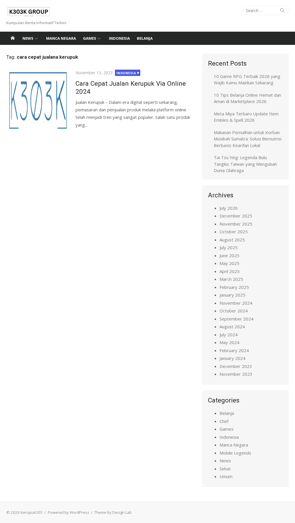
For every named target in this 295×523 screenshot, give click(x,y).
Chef (224, 421)
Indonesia (119, 38)
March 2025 (231, 279)
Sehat (225, 469)
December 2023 (236, 366)
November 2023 (236, 374)
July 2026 (229, 208)
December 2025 (236, 216)
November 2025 (236, 224)
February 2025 (234, 287)
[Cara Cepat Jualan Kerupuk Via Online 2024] (38, 101)
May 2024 (229, 342)
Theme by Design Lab (113, 512)
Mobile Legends (235, 453)
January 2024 (232, 358)
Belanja (145, 38)
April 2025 (230, 271)
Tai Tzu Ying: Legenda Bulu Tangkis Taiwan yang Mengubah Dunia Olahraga (245, 163)
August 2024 (232, 326)
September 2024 (237, 319)
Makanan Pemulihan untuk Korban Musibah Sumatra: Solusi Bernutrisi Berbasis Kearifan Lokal (247, 138)
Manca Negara (61, 38)
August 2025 (232, 240)
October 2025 (234, 231)
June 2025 (229, 255)
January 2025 (232, 295)
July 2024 (229, 334)
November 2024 (236, 303)
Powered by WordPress (68, 512)
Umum (226, 476)
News (27, 38)
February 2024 (234, 350)
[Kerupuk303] (12, 38)
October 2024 (234, 311)
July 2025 (229, 247)
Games (89, 38)
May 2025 (229, 263)
